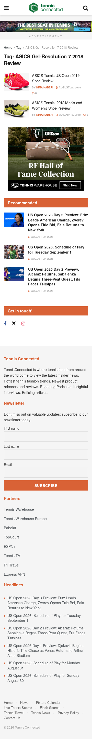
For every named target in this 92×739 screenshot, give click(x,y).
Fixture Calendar (48, 702)
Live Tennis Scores (18, 707)
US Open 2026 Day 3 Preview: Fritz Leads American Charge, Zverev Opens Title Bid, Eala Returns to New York (58, 222)
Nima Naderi (44, 87)
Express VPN (14, 574)
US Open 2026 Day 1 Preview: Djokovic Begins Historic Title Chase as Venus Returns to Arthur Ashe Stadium (45, 650)
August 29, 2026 (41, 237)
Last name (11, 446)
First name (11, 428)
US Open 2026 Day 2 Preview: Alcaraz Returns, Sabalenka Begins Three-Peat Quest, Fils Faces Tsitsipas (54, 277)
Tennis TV (12, 555)
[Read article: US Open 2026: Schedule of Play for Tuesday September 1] (14, 252)
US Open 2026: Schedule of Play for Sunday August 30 (43, 678)
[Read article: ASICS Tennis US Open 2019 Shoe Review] (16, 82)
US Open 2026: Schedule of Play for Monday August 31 (43, 665)
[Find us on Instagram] (23, 323)
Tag (18, 47)
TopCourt (11, 536)
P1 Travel (11, 565)
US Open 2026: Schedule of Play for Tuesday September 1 (56, 249)
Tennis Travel (14, 712)
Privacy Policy (68, 712)
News (24, 702)
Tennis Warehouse (19, 509)
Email (8, 464)
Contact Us (12, 717)
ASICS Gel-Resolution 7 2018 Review (52, 47)
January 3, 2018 (69, 114)
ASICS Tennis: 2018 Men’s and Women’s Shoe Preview (57, 105)
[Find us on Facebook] (5, 323)
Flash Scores (50, 707)
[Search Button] (85, 7)
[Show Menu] (6, 7)
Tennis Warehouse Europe (25, 518)
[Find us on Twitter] (14, 323)
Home (8, 47)
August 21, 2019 (69, 87)
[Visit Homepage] (46, 8)
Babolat (10, 527)
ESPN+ (9, 546)
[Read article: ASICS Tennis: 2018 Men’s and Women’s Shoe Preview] (16, 109)
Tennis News (40, 712)
